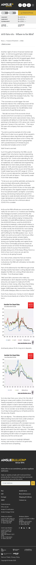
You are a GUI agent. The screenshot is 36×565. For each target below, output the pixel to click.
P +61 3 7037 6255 (6, 521)
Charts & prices (5, 504)
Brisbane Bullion (24, 516)
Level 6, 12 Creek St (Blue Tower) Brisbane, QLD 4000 (26, 520)
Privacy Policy (15, 557)
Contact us (22, 500)
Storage (3, 497)
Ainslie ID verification (7, 509)
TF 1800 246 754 (6, 523)
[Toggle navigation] (33, 5)
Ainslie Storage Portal (7, 512)
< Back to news (5, 44)
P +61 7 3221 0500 (24, 523)
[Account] (24, 5)
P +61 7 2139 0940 (6, 537)
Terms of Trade (5, 557)
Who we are (4, 507)
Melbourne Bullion (6, 516)
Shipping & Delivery (25, 497)
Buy (2, 491)
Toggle (4, 13)
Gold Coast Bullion (6, 528)
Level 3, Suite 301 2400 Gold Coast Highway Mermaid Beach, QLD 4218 (7, 532)
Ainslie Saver (23, 491)
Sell (2, 494)
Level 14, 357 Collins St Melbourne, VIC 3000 (8, 519)
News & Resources (25, 494)
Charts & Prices (28, 13)
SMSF (3, 500)
